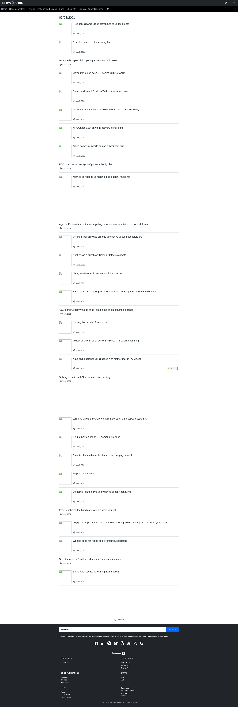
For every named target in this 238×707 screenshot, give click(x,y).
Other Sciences (95, 9)
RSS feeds (65, 683)
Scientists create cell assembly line (92, 42)
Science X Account (128, 691)
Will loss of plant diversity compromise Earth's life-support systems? (110, 418)
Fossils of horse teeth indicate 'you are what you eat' (87, 510)
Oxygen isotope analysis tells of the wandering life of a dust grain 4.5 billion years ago (120, 522)
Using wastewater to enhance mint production (98, 273)
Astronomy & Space (47, 9)
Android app (65, 677)
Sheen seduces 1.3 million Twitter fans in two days (100, 91)
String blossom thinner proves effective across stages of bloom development (115, 291)
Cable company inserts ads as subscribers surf (98, 146)
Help (122, 677)
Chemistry (71, 9)
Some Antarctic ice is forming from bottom (96, 571)
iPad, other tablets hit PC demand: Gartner (96, 437)
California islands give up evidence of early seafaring (102, 491)
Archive (123, 696)
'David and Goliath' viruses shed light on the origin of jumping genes (96, 309)
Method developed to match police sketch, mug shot (101, 176)
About (63, 692)
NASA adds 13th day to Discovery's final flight (98, 127)
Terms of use (65, 695)
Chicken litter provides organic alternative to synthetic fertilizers (107, 236)
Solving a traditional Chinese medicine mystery (84, 377)
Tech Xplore (125, 663)
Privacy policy (66, 697)
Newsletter (125, 693)
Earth (61, 9)
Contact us (65, 663)
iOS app (64, 680)
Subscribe (172, 629)
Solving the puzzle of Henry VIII (90, 322)
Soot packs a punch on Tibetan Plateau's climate (99, 255)
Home (4, 9)
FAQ (122, 680)
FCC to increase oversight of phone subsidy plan (86, 164)
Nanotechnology (17, 9)
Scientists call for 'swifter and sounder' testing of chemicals (91, 559)
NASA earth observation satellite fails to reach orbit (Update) (106, 109)
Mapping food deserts (85, 473)
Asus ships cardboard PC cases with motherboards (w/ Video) (107, 359)
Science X (124, 668)
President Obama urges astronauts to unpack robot (101, 24)
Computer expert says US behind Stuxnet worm (99, 73)
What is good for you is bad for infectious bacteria (100, 540)
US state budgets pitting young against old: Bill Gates (88, 60)
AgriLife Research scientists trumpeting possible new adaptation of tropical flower (103, 224)
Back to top (116, 653)
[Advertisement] (119, 206)
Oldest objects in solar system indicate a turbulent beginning (106, 340)
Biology (82, 9)
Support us (125, 688)
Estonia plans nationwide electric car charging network (102, 455)
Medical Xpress (126, 665)
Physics (31, 9)
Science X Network (131, 702)
